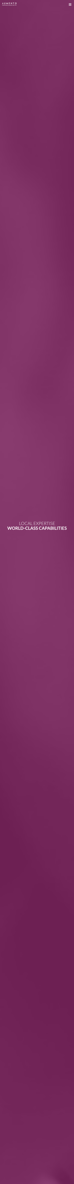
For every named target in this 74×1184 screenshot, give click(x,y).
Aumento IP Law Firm (11, 4)
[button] (70, 4)
